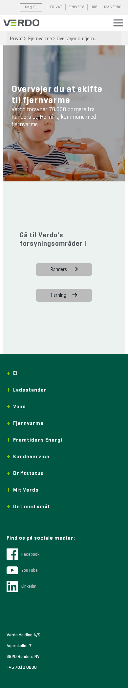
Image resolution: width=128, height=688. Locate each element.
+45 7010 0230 (22, 667)
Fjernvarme (40, 39)
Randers (59, 269)
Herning (58, 295)
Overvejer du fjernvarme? (80, 39)
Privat (16, 39)
